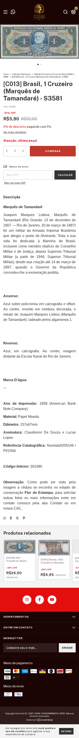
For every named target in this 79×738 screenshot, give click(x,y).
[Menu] (6, 12)
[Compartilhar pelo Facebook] (11, 518)
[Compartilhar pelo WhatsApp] (4, 518)
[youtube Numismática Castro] (52, 599)
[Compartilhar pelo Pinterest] (24, 518)
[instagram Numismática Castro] (27, 599)
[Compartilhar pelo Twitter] (17, 518)
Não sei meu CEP (14, 182)
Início (6, 74)
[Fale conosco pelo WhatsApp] (13, 12)
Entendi (66, 731)
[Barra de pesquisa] (65, 12)
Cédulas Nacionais (21, 74)
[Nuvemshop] (39, 720)
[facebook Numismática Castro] (39, 599)
